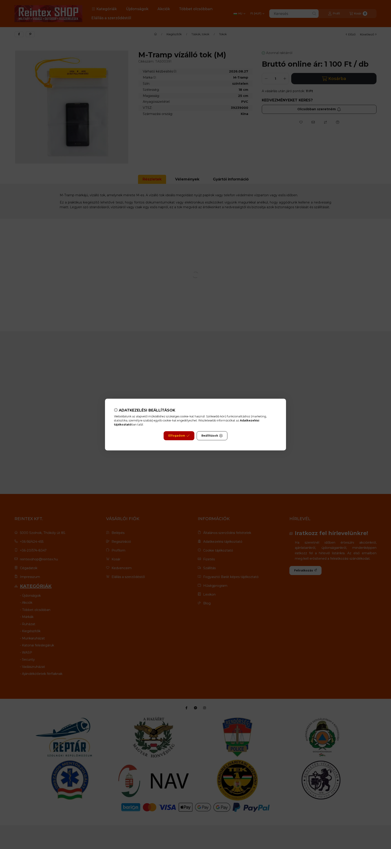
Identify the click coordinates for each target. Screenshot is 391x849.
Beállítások (209, 435)
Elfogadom (176, 435)
